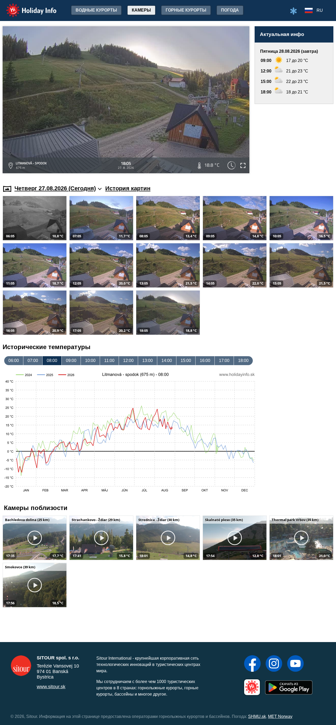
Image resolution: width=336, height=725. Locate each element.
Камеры (141, 10)
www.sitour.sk (51, 686)
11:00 (109, 360)
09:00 (71, 360)
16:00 (205, 360)
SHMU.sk (257, 716)
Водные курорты (96, 10)
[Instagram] (274, 664)
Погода (230, 10)
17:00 (224, 360)
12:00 (128, 360)
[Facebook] (252, 664)
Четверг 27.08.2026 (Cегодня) (55, 188)
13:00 (147, 360)
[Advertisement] (294, 139)
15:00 (186, 360)
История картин (127, 188)
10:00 (90, 360)
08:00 (52, 360)
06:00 (13, 360)
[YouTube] (295, 664)
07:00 (33, 360)
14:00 (166, 360)
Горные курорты (186, 10)
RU (320, 10)
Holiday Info (26, 7)
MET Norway (280, 716)
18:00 (243, 360)
